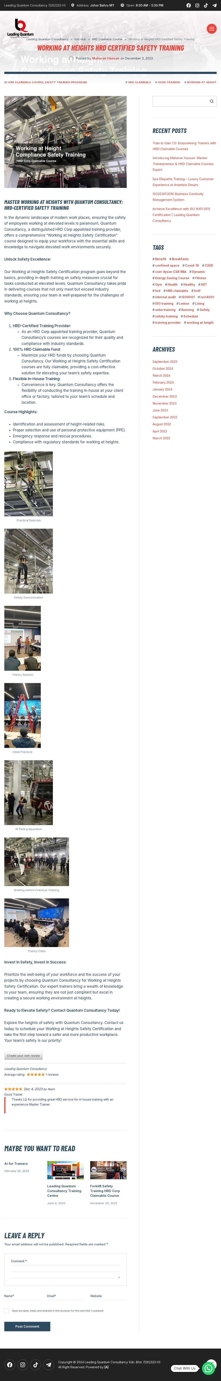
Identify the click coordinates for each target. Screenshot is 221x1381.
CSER (209, 265)
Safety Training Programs (66, 82)
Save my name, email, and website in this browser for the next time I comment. (58, 1310)
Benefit (160, 259)
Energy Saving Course (172, 278)
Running (187, 310)
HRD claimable (139, 82)
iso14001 (207, 297)
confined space (167, 265)
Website (96, 1296)
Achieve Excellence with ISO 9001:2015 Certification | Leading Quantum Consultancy (181, 214)
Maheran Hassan (105, 58)
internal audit (165, 297)
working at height (201, 82)
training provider (168, 322)
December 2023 (165, 396)
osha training (169, 82)
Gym (158, 284)
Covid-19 (192, 265)
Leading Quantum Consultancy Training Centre (64, 1191)
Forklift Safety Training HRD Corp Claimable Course (105, 1191)
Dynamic (198, 272)
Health (173, 284)
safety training (166, 316)
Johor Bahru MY (102, 5)
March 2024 (161, 375)
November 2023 (165, 403)
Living (199, 303)
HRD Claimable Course (25, 82)
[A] (106, 1367)
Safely (205, 310)
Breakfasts (180, 259)
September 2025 (165, 362)
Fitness (200, 278)
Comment (19, 1261)
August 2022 (162, 424)
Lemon (184, 303)
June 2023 (160, 410)
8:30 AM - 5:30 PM (149, 5)
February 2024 (163, 382)
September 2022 (165, 417)
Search (209, 101)
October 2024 (163, 368)
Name (9, 1296)
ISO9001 (188, 297)
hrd (157, 291)
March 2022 (161, 438)
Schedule (190, 316)
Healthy (189, 284)
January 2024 (162, 389)
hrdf (197, 291)
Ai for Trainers (16, 1164)
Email (51, 1296)
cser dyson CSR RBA (170, 272)
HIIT (204, 284)
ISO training (164, 303)
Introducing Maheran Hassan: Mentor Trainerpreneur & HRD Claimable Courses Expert (183, 164)
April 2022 (160, 431)
